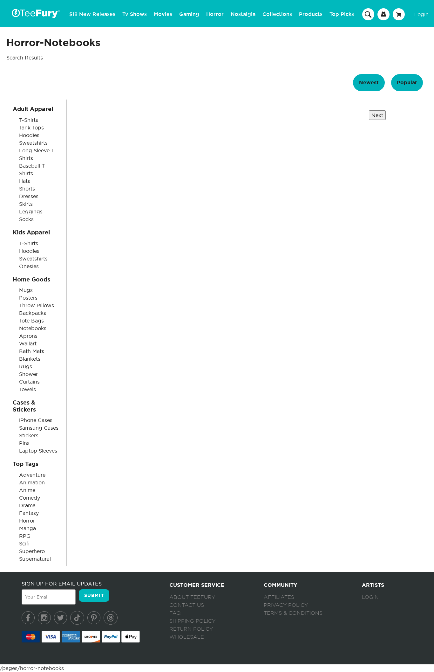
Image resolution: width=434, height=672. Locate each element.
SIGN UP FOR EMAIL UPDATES (62, 583)
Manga (27, 528)
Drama (27, 505)
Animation (32, 482)
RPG (25, 536)
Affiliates (279, 597)
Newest (369, 82)
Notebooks (32, 328)
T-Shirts (28, 120)
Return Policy (191, 629)
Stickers (28, 435)
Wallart (28, 343)
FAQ (175, 613)
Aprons (28, 336)
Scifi (24, 543)
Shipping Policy (192, 621)
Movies (163, 14)
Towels (27, 389)
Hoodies (29, 135)
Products (310, 14)
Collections (277, 14)
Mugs (26, 290)
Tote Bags (31, 320)
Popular (407, 82)
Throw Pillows (36, 305)
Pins (24, 443)
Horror (215, 14)
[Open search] (368, 14)
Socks (26, 219)
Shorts (27, 188)
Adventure (32, 475)
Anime (27, 490)
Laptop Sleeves (38, 450)
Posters (28, 297)
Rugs (25, 366)
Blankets (29, 359)
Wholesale (186, 637)
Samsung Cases (38, 428)
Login (421, 14)
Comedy (29, 498)
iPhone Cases (35, 420)
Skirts (26, 204)
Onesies (29, 266)
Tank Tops (31, 127)
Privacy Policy (286, 605)
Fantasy (29, 513)
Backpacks (32, 313)
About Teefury (192, 597)
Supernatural (35, 559)
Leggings (31, 211)
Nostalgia (243, 14)
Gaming (189, 14)
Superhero (32, 551)
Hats (24, 181)
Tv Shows (134, 14)
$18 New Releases (92, 14)
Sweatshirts (33, 143)
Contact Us (186, 605)
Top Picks (341, 14)
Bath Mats (31, 351)
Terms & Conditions (293, 613)
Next (377, 115)
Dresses (28, 196)
